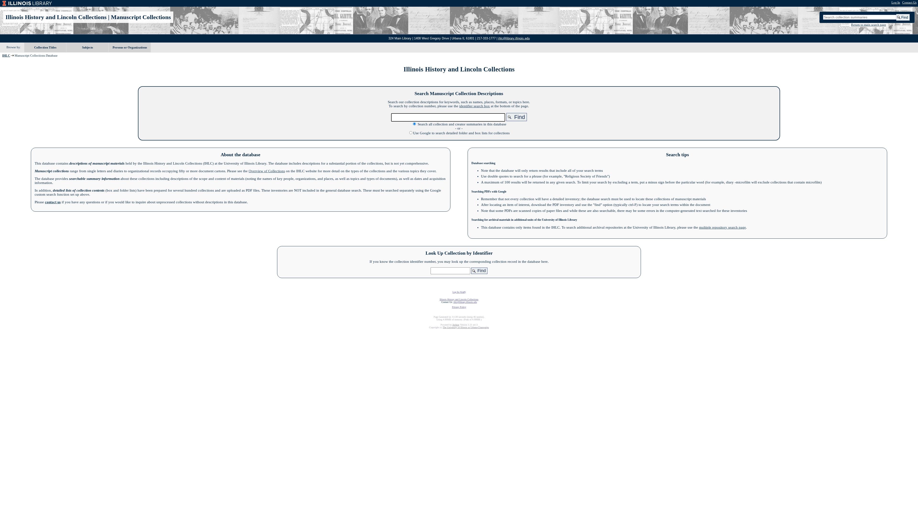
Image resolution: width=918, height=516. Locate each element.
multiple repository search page (722, 227)
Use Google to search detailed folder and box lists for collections (461, 133)
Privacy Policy (459, 307)
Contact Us (909, 2)
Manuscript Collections (141, 17)
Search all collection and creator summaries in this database (462, 124)
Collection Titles (45, 47)
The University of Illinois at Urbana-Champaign (466, 327)
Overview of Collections (267, 171)
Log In (895, 2)
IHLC (6, 55)
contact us (53, 202)
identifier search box (474, 106)
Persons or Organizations (130, 47)
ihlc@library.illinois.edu (514, 38)
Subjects (87, 47)
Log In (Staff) (459, 292)
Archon (455, 324)
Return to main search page (868, 25)
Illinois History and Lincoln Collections (56, 17)
